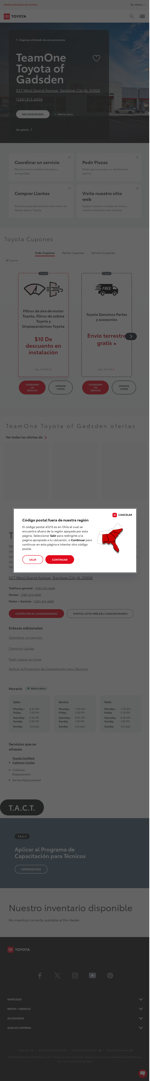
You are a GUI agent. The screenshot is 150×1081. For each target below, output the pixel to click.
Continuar (60, 559)
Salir (32, 559)
